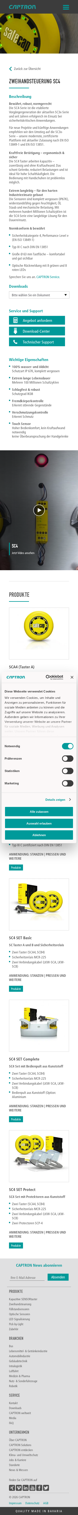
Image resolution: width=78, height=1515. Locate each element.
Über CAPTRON (18, 1440)
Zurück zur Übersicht (27, 69)
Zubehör (13, 1329)
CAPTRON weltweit (20, 1413)
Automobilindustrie (19, 1356)
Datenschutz (32, 1503)
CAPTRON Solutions (20, 1445)
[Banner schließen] (72, 677)
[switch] (67, 758)
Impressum (15, 1503)
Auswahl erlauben (39, 823)
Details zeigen (55, 799)
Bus (11, 1346)
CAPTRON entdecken (21, 1450)
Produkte (16, 867)
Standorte (14, 1465)
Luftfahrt (13, 1371)
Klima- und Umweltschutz (23, 1455)
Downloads (15, 1408)
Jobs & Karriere (17, 1460)
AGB (45, 1503)
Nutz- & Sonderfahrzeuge (23, 1381)
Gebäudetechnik (18, 1361)
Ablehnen (39, 835)
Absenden (58, 1277)
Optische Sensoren (19, 1314)
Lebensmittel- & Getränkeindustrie (28, 1351)
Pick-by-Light (16, 1324)
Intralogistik (15, 1366)
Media (12, 1418)
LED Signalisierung (19, 1319)
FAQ (11, 1423)
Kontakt (13, 1403)
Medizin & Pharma (19, 1376)
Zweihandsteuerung (20, 1304)
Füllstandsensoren (19, 1309)
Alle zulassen (39, 811)
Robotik (13, 1386)
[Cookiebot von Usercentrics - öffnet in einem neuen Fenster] (47, 677)
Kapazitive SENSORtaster (23, 1299)
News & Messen (18, 1470)
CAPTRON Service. (48, 277)
